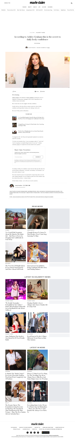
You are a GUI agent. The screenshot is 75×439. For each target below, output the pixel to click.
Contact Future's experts (25, 427)
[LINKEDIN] (26, 185)
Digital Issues (63, 10)
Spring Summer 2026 (30, 10)
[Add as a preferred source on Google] (53, 432)
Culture (32, 32)
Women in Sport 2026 (11, 10)
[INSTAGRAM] (25, 185)
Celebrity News (40, 32)
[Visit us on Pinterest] (38, 433)
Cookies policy (26, 429)
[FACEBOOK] (23, 185)
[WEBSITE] (28, 185)
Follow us (37, 91)
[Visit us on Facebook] (35, 433)
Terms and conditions (47, 427)
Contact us (37, 427)
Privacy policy (16, 429)
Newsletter (43, 91)
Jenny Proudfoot (32, 47)
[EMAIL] (29, 185)
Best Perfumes (56, 10)
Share (15, 91)
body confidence (30, 97)
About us (34, 429)
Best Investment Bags (48, 10)
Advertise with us (60, 427)
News (49, 47)
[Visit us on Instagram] (31, 433)
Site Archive (14, 427)
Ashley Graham (15, 97)
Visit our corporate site (53, 435)
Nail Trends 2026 (39, 10)
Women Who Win (70, 10)
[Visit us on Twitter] (27, 433)
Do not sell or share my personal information (50, 429)
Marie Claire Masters (21, 10)
